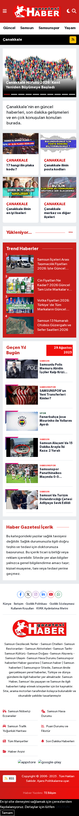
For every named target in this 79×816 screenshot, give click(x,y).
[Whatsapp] (58, 594)
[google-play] (49, 763)
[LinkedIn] (43, 594)
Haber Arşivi (16, 751)
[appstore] (27, 763)
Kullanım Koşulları (22, 608)
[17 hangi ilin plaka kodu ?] (21, 143)
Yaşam (69, 28)
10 (72, 94)
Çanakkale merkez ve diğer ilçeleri (57, 213)
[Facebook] (20, 594)
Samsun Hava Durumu (53, 714)
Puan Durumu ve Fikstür (54, 729)
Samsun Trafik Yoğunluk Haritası (15, 729)
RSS (11, 778)
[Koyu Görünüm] (68, 11)
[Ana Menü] (5, 11)
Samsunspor (49, 28)
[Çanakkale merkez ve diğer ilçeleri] (58, 187)
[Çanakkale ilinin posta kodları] (58, 143)
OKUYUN (62, 807)
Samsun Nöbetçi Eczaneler (17, 714)
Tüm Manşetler (18, 741)
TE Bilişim (50, 792)
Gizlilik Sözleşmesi (62, 603)
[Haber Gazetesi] (37, 11)
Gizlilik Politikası (36, 603)
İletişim (18, 603)
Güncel (9, 28)
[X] (28, 594)
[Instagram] (35, 594)
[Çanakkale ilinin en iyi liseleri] (21, 187)
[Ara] (74, 11)
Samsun (26, 28)
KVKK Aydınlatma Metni (52, 608)
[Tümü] (71, 232)
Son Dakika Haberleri (60, 741)
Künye (7, 603)
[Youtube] (50, 594)
